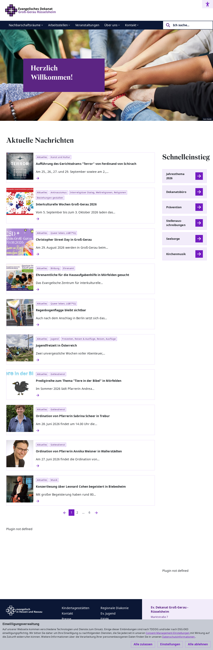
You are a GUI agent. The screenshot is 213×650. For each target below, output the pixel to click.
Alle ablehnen (198, 644)
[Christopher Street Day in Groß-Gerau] (94, 254)
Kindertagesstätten (75, 608)
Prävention (174, 207)
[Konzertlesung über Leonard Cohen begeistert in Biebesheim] (94, 501)
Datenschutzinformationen (178, 636)
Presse (66, 619)
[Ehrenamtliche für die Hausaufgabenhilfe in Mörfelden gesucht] (94, 289)
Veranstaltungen (87, 25)
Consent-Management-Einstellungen (168, 633)
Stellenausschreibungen (176, 223)
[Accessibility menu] (207, 4)
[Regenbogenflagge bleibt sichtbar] (94, 325)
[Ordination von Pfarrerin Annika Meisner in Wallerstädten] (94, 466)
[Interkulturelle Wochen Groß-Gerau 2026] (94, 219)
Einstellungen (170, 644)
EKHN (105, 619)
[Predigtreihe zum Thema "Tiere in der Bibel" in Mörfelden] (94, 395)
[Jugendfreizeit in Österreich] (94, 360)
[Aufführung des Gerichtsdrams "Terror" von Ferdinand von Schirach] (94, 178)
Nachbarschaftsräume (25, 25)
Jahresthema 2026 (175, 176)
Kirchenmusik (176, 254)
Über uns (111, 25)
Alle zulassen (143, 644)
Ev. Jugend (108, 613)
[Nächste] (96, 512)
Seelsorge (173, 239)
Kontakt (130, 25)
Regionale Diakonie (114, 608)
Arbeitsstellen (58, 25)
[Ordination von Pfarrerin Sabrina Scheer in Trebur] (94, 430)
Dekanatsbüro (176, 192)
